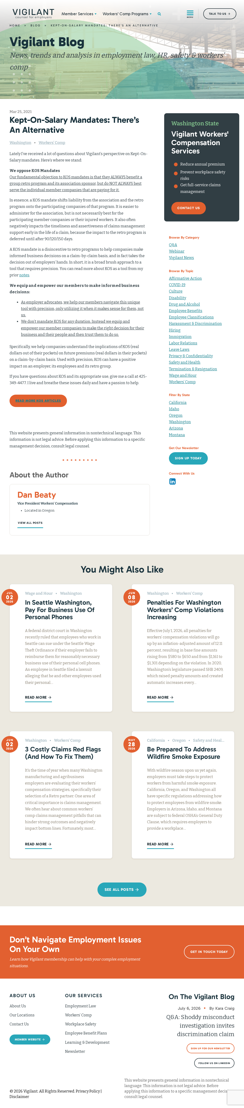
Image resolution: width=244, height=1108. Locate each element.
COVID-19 (177, 285)
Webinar (176, 251)
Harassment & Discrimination (195, 323)
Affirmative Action (185, 278)
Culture (176, 291)
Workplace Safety (80, 1024)
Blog (35, 25)
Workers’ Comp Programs (125, 13)
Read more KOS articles (38, 401)
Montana (177, 435)
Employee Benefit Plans (86, 1033)
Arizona (176, 428)
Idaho (174, 409)
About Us (18, 1006)
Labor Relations (183, 343)
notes (24, 275)
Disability (177, 298)
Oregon (176, 415)
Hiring (175, 330)
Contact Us (19, 1024)
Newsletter (75, 1051)
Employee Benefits (185, 311)
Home (15, 25)
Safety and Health (184, 362)
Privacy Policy (88, 1091)
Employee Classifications (191, 317)
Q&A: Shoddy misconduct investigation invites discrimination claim (200, 1026)
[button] (95, 14)
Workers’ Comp (52, 142)
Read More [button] (36, 697)
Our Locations (22, 1015)
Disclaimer (19, 1096)
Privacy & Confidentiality (191, 356)
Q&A (173, 245)
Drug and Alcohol (184, 304)
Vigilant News (181, 257)
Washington (20, 142)
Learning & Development (87, 1042)
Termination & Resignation (193, 369)
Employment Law (80, 1006)
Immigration (180, 336)
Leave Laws (179, 349)
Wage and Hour (183, 375)
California (178, 402)
